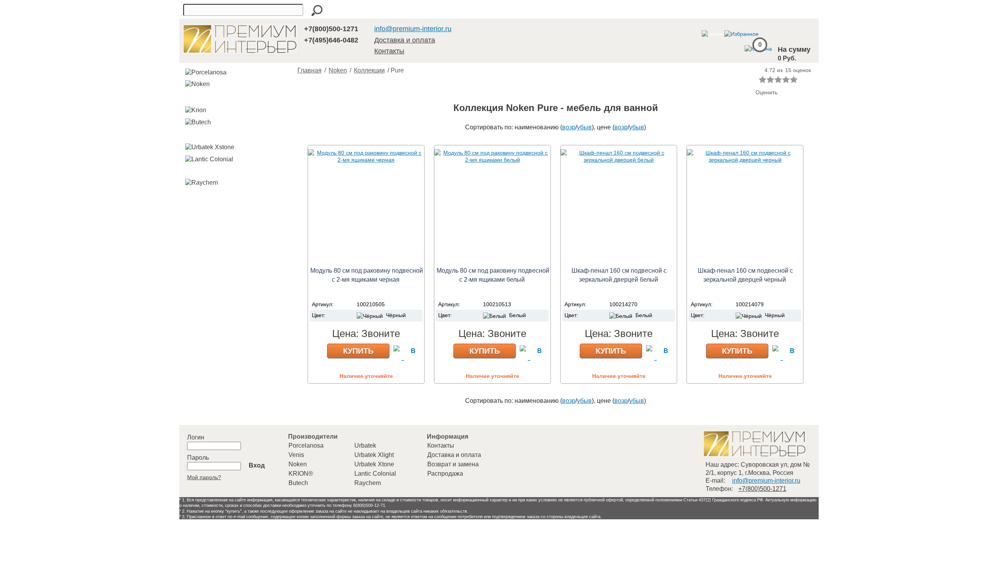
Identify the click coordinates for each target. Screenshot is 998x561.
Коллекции (369, 70)
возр (568, 127)
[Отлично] (794, 79)
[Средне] (778, 79)
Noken (338, 70)
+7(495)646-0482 (331, 40)
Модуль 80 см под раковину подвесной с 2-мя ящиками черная (366, 275)
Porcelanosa (306, 445)
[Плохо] (770, 79)
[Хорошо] (786, 79)
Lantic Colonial (375, 473)
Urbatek (365, 445)
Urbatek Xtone (374, 464)
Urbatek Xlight (374, 455)
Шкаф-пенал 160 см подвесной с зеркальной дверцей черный (745, 275)
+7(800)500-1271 (331, 29)
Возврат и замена (453, 464)
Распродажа (445, 473)
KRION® (300, 473)
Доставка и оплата (404, 40)
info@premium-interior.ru (412, 29)
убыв (584, 127)
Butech (298, 483)
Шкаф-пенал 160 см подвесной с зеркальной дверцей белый (619, 275)
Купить (358, 351)
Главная (309, 70)
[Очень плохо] (762, 79)
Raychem (367, 483)
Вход (257, 465)
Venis (296, 455)
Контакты (389, 51)
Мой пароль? (204, 477)
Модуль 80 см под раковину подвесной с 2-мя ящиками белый (493, 275)
